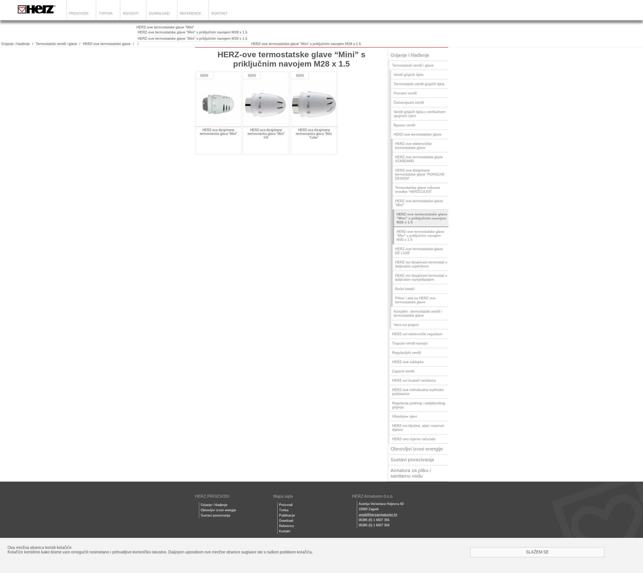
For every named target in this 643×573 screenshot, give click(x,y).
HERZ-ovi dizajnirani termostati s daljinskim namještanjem (421, 277)
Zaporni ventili (403, 371)
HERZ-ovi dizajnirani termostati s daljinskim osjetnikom (421, 264)
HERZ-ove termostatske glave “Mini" (165, 27)
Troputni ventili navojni (409, 343)
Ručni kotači (404, 289)
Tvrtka (106, 13)
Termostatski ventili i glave (56, 44)
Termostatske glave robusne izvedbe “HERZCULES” (417, 190)
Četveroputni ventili (409, 102)
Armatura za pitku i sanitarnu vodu (411, 473)
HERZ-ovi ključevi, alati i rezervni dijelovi (418, 428)
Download (159, 13)
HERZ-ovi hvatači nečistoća (414, 380)
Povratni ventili (405, 93)
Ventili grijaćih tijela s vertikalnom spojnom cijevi (420, 114)
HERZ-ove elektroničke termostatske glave (413, 146)
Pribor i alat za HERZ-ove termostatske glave (415, 300)
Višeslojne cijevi (404, 416)
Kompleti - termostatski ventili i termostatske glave (418, 313)
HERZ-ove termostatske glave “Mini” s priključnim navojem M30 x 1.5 (192, 38)
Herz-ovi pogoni (406, 325)
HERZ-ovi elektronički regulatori (417, 334)
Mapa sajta (283, 496)
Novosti (131, 13)
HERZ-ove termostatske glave (107, 44)
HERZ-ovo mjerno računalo (414, 439)
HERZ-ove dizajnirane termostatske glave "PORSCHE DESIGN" (420, 174)
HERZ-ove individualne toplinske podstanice (418, 392)
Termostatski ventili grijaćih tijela (419, 84)
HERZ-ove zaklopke (408, 362)
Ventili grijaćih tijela (408, 75)
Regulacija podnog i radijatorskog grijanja (418, 405)
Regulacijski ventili (406, 353)
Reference (190, 13)
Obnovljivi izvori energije (417, 448)
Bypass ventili (404, 125)
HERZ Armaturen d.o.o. (372, 496)
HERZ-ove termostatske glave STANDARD (419, 159)
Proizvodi (78, 13)
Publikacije (287, 515)
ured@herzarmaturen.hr (378, 514)
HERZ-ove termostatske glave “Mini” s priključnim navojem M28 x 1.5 (192, 32)
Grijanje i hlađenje (15, 44)
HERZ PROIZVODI (212, 496)
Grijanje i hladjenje (214, 505)
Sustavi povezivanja (412, 459)
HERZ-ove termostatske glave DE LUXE (419, 251)
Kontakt (219, 13)
